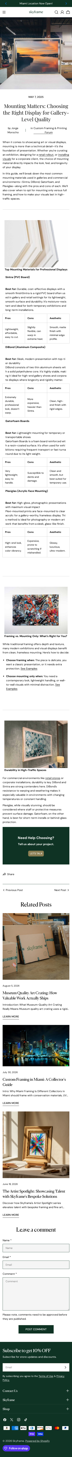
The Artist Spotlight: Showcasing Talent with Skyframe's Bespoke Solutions (34, 1193)
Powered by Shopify (37, 1441)
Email (7, 1257)
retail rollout (46, 154)
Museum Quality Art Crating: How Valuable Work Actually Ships (30, 995)
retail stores (52, 778)
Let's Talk (36, 853)
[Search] (56, 12)
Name (7, 1240)
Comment (10, 1274)
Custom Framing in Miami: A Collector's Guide (34, 1081)
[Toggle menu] (4, 12)
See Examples (29, 668)
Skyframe (18, 1441)
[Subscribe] (65, 1367)
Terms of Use (46, 1376)
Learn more (11, 1016)
